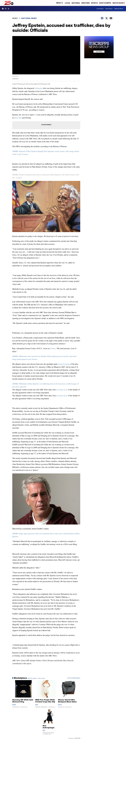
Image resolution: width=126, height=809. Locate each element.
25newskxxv (6, 8)
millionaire (38, 88)
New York (18, 118)
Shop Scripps (105, 3)
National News (118, 9)
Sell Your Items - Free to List (36, 678)
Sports (94, 3)
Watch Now (118, 3)
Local (67, 3)
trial (35, 114)
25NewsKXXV (3, 8)
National (76, 3)
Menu (58, 3)
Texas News (109, 9)
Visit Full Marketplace (73, 678)
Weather (85, 3)
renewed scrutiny (64, 364)
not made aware (62, 389)
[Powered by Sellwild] (77, 738)
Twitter (52, 348)
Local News (100, 9)
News (15, 18)
